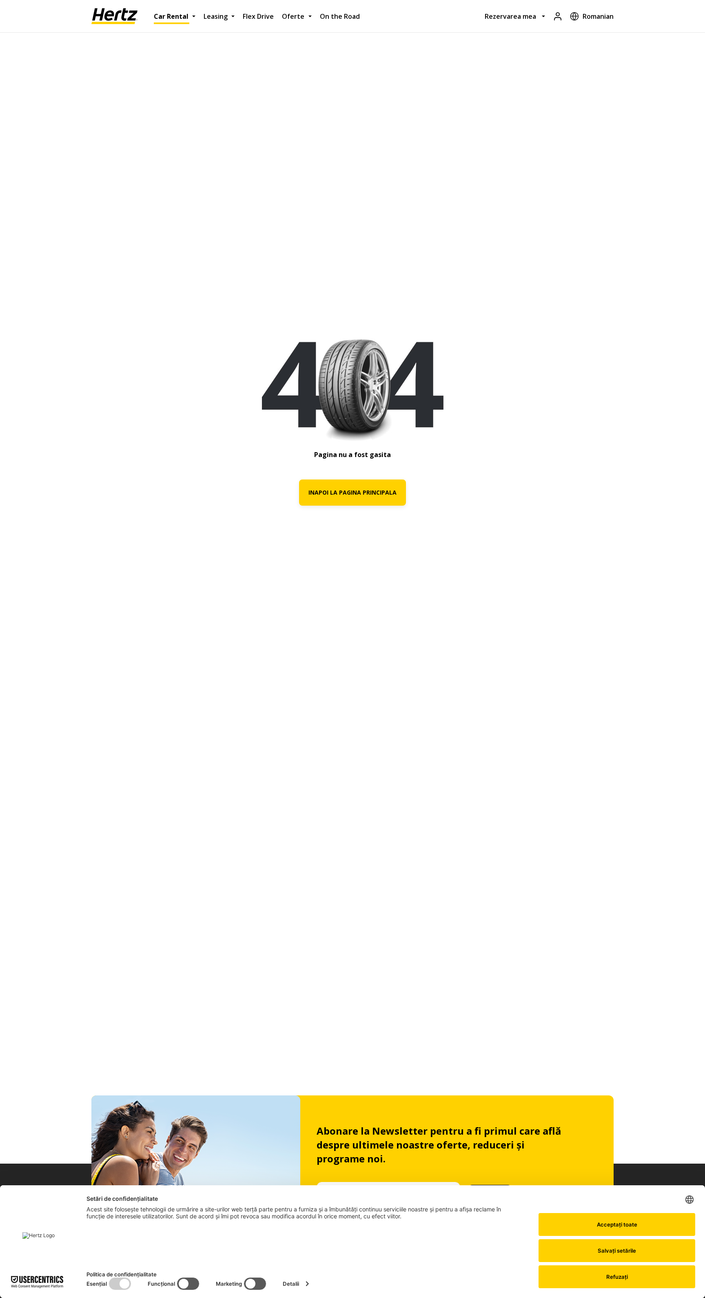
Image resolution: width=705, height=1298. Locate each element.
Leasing (216, 16)
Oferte (293, 16)
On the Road (340, 16)
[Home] (114, 16)
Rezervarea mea (510, 16)
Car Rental (171, 16)
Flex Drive (258, 16)
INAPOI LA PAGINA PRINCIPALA (352, 492)
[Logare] (557, 16)
